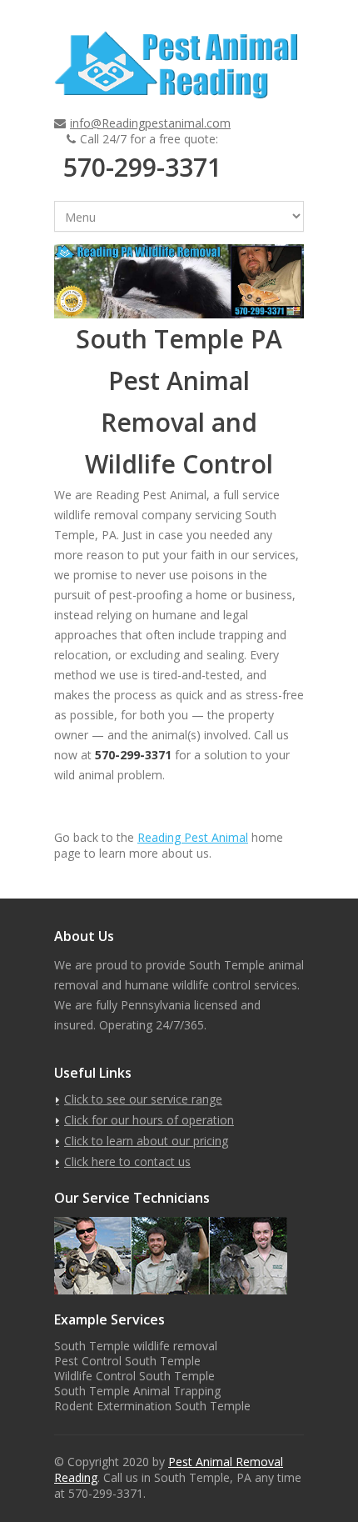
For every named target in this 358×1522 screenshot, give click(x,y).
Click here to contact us (127, 1161)
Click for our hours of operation (149, 1120)
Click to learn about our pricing (146, 1141)
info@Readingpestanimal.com (150, 123)
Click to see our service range (143, 1099)
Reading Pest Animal (192, 837)
